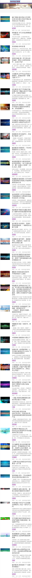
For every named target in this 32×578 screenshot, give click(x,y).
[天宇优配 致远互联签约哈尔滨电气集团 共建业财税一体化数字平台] (5, 520)
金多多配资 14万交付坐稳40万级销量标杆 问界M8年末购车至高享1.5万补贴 (21, 196)
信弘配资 (14, 100)
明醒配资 (14, 333)
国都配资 (14, 143)
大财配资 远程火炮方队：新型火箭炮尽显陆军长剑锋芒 (21, 490)
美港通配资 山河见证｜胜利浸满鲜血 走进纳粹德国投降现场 (21, 535)
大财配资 (14, 498)
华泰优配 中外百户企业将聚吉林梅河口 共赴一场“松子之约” (21, 504)
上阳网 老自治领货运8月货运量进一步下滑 (21, 462)
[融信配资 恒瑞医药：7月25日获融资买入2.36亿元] (5, 149)
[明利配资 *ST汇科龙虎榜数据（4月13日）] (5, 35)
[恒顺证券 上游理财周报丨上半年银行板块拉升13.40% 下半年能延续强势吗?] (5, 351)
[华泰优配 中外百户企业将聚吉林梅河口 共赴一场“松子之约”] (5, 505)
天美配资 (14, 129)
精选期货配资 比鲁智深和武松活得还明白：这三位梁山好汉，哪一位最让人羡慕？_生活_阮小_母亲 (22, 164)
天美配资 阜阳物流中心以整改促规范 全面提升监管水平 (21, 121)
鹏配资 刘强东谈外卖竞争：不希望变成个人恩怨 (21, 273)
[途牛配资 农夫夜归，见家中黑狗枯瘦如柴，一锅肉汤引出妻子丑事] (5, 225)
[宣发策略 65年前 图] (5, 48)
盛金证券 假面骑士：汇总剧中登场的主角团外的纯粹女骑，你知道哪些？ (21, 106)
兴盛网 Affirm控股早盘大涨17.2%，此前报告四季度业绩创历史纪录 (21, 551)
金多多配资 (14, 205)
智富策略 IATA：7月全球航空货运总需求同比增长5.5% (21, 476)
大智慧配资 (14, 377)
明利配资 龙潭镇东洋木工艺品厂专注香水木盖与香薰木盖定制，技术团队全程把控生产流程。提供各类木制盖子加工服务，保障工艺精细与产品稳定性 (22, 290)
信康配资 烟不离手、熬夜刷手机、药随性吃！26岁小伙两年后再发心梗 (21, 241)
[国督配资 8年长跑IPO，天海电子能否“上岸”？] (5, 136)
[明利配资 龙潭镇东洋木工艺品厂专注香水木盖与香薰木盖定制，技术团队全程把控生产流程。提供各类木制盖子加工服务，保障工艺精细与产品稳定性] (5, 288)
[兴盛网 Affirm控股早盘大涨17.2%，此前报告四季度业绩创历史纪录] (5, 551)
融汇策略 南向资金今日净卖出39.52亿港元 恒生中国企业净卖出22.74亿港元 (21, 19)
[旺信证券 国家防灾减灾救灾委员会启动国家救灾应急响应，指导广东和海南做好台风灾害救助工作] (5, 257)
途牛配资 (14, 234)
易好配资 (14, 219)
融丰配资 (14, 574)
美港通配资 (14, 544)
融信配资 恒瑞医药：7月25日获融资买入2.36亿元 (21, 149)
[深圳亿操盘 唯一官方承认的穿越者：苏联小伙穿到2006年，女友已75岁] (5, 60)
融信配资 (14, 157)
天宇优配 (14, 529)
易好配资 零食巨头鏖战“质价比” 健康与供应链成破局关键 (21, 211)
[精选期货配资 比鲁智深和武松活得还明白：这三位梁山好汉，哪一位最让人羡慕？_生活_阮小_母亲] (5, 162)
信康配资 (14, 250)
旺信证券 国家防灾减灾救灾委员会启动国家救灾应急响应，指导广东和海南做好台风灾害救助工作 (22, 257)
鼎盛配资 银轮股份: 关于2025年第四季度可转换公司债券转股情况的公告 (22, 180)
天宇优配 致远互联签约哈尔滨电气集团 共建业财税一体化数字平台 (21, 520)
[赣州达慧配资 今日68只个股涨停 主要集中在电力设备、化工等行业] (5, 384)
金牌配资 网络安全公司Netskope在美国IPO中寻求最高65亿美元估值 (21, 430)
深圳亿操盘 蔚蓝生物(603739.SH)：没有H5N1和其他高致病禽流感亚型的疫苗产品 (22, 414)
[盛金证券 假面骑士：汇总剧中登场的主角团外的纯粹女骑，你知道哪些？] (5, 107)
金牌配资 (14, 439)
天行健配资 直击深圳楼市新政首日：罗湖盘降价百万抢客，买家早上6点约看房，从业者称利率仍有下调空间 (21, 447)
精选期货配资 (14, 174)
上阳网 (13, 471)
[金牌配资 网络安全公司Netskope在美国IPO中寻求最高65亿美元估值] (5, 431)
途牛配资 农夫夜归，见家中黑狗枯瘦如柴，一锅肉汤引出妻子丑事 (22, 225)
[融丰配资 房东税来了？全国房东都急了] (5, 567)
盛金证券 (14, 116)
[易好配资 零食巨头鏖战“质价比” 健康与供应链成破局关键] (5, 212)
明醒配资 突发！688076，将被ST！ (21, 325)
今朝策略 (14, 345)
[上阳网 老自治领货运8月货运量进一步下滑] (5, 464)
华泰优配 (14, 513)
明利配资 (14, 42)
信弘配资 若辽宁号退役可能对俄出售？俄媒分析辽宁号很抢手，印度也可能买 (22, 91)
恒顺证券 (14, 360)
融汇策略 (14, 28)
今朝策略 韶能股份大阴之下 (21, 337)
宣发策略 (14, 53)
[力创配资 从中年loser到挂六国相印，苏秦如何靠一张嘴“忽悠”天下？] (5, 76)
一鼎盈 (13, 407)
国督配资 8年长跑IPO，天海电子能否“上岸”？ (21, 135)
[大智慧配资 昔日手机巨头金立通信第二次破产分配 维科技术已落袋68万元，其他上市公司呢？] (5, 367)
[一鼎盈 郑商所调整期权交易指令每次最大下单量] (5, 400)
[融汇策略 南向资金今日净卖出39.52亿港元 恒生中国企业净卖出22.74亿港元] (5, 19)
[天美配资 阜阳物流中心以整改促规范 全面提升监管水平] (5, 122)
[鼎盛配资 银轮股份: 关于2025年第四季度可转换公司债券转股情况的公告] (5, 181)
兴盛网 (13, 560)
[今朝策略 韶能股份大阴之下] (5, 340)
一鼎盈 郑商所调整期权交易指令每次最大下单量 (21, 399)
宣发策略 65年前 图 (18, 46)
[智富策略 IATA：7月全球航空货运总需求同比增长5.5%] (5, 477)
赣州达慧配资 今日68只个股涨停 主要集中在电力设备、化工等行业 (21, 384)
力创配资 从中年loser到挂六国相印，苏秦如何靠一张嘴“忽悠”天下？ (21, 75)
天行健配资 (14, 457)
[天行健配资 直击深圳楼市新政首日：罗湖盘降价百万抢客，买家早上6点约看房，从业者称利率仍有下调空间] (5, 446)
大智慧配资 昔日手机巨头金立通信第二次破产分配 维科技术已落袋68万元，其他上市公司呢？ (21, 367)
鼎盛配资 (14, 189)
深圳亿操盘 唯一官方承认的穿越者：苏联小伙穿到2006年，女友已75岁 (21, 60)
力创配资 (14, 84)
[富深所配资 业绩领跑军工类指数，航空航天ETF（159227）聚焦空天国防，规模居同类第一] (5, 308)
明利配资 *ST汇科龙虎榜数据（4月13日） (21, 33)
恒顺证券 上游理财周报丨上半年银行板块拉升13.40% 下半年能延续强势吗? (21, 351)
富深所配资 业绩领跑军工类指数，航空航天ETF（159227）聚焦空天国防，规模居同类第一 (21, 309)
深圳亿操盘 (14, 69)
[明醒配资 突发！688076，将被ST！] (5, 326)
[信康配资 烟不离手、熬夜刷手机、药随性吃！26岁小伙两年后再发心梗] (5, 241)
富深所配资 (14, 319)
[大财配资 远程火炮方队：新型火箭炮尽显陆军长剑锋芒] (5, 491)
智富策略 (14, 484)
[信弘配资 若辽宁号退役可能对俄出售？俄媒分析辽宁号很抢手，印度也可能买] (5, 91)
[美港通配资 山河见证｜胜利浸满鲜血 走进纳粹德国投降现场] (5, 536)
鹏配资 (13, 281)
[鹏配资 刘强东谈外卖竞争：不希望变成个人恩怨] (5, 274)
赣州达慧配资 (14, 393)
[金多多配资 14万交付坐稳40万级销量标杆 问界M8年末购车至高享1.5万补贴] (5, 196)
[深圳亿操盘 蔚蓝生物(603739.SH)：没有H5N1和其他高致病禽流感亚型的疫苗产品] (5, 413)
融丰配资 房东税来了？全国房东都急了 (21, 566)
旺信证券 (14, 267)
